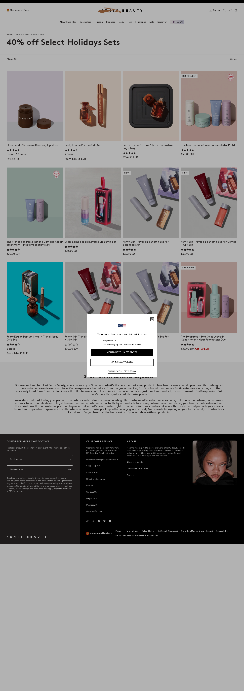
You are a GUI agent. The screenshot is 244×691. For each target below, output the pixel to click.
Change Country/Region (122, 371)
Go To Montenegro (122, 362)
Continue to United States (122, 352)
